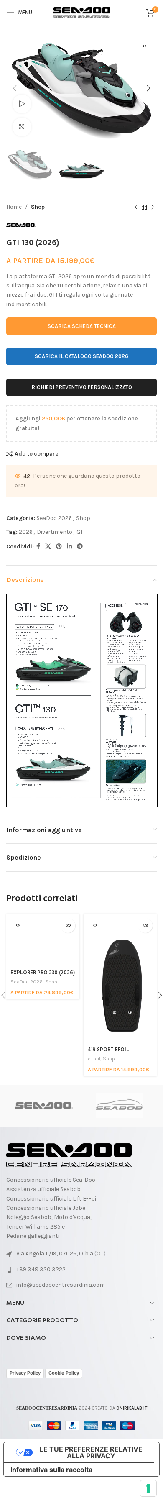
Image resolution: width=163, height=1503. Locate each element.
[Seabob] (119, 1106)
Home (14, 206)
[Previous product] (136, 207)
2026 (26, 531)
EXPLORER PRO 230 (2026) (42, 973)
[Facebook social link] (38, 547)
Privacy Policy (25, 1373)
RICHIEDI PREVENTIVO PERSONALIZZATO (81, 387)
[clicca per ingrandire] (22, 127)
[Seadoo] (44, 1106)
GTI (80, 531)
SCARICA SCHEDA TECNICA (82, 326)
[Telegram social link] (79, 547)
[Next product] (152, 207)
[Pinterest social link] (58, 547)
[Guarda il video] (22, 104)
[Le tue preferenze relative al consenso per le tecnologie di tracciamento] (148, 1488)
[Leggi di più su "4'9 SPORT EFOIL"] (145, 925)
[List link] (81, 1269)
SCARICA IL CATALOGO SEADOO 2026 (81, 356)
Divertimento (54, 531)
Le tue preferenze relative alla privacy (91, 1452)
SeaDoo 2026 (54, 518)
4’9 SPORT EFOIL (108, 1050)
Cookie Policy (63, 1373)
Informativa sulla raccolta (51, 1469)
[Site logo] (81, 11)
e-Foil (94, 1059)
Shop (38, 206)
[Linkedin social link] (69, 547)
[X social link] (48, 547)
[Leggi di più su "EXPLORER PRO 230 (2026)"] (68, 925)
